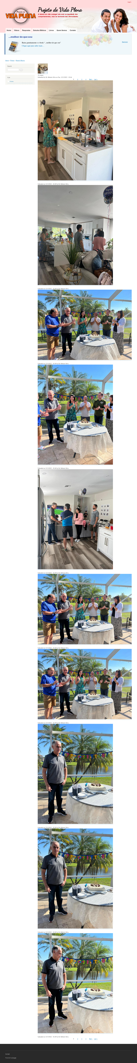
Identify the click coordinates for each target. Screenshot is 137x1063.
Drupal (14, 1058)
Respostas (26, 30)
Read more (125, 42)
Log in (129, 2)
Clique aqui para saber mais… (33, 45)
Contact (7, 1054)
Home (9, 30)
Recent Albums (20, 60)
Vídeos (16, 30)
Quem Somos (62, 30)
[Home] (20, 16)
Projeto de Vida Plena (60, 9)
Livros (51, 30)
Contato (73, 30)
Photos (12, 60)
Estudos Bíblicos (39, 30)
